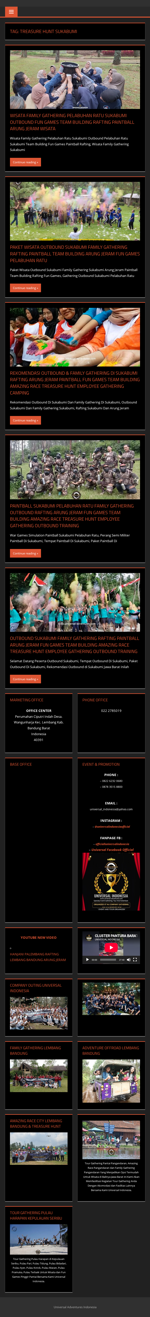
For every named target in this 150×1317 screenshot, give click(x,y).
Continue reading (24, 162)
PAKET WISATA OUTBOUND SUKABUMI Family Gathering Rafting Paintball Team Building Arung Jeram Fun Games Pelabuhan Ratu (75, 253)
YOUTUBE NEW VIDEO (39, 937)
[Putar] (87, 960)
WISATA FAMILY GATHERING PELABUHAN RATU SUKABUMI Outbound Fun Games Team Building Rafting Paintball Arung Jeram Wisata (72, 122)
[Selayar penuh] (135, 960)
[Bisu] (129, 960)
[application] (111, 947)
